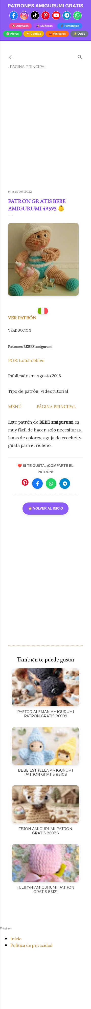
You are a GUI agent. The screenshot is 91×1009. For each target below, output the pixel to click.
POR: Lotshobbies (26, 360)
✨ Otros (79, 33)
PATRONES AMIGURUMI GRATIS (45, 5)
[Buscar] (80, 56)
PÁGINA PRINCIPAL (56, 406)
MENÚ (14, 406)
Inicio (15, 938)
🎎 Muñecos (44, 25)
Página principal (28, 66)
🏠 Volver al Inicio (45, 508)
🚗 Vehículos (57, 33)
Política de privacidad (31, 945)
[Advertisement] (45, 131)
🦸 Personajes (69, 25)
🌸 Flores (12, 33)
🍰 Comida (33, 33)
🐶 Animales (20, 25)
